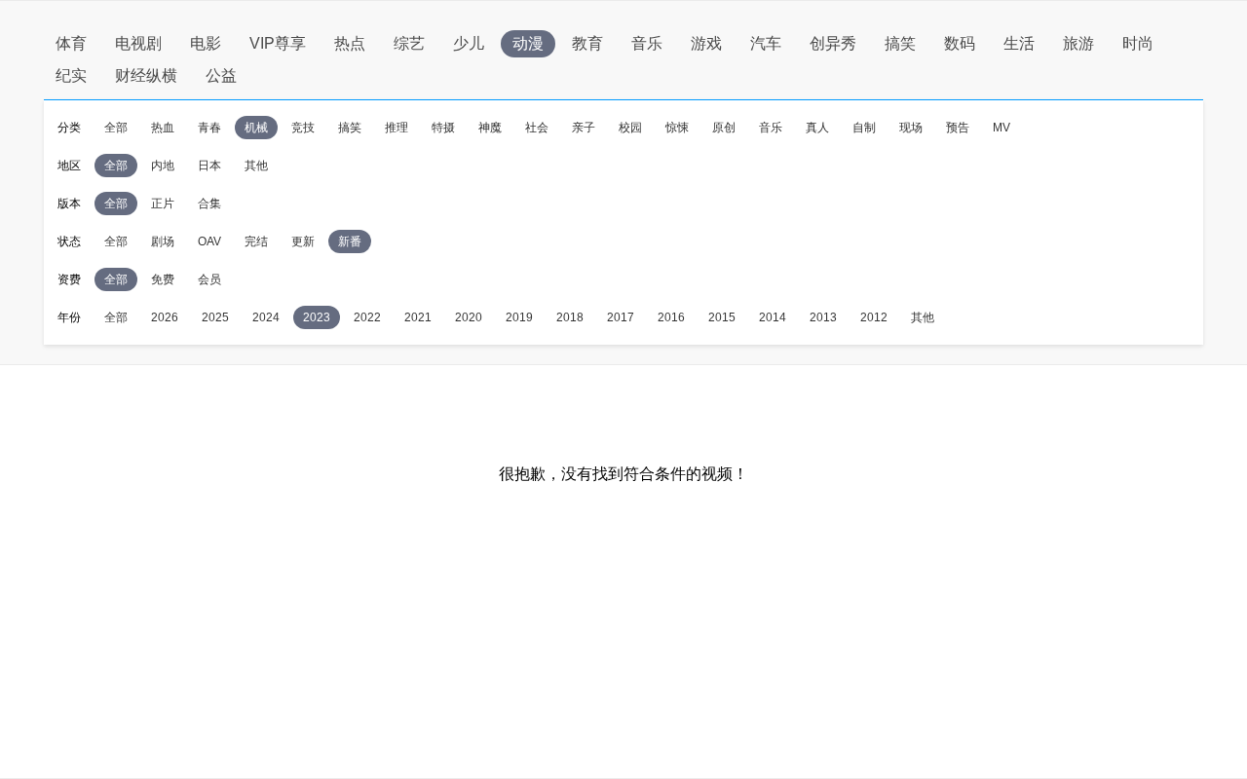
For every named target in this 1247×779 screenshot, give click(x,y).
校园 (630, 127)
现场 (911, 127)
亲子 (583, 127)
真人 (817, 127)
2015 (722, 317)
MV (1001, 127)
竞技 (303, 127)
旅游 (1078, 43)
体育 (71, 43)
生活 (1019, 43)
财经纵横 (146, 75)
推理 (396, 127)
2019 (519, 317)
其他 (256, 165)
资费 (69, 279)
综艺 (409, 43)
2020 (468, 317)
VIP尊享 (277, 43)
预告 (957, 127)
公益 (221, 75)
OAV (209, 241)
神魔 (490, 127)
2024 (266, 317)
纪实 (71, 75)
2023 (316, 317)
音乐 (646, 43)
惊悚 (677, 127)
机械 (256, 127)
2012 (874, 317)
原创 (724, 127)
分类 (69, 127)
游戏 (706, 43)
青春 (209, 127)
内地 (162, 165)
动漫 (528, 43)
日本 (209, 165)
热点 (349, 43)
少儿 (468, 43)
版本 (69, 203)
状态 (69, 241)
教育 (587, 43)
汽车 (765, 43)
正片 (162, 203)
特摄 (443, 127)
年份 (69, 317)
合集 (209, 203)
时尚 (1137, 43)
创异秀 (833, 43)
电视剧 (138, 43)
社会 (536, 127)
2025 (215, 317)
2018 (570, 317)
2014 (772, 317)
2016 (671, 317)
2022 (367, 317)
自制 (864, 127)
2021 (418, 317)
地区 (69, 165)
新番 (349, 241)
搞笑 (900, 43)
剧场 (162, 241)
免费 (162, 279)
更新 (303, 241)
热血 (162, 127)
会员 (209, 279)
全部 (116, 127)
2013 (823, 317)
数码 (959, 43)
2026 (164, 317)
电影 (205, 43)
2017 (620, 317)
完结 (256, 241)
